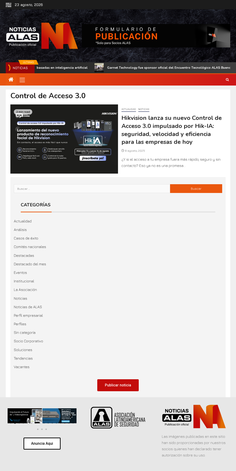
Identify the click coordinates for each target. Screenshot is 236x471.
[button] (22, 80)
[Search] (227, 79)
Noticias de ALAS (28, 307)
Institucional (24, 281)
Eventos (20, 272)
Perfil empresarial (28, 315)
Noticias (143, 109)
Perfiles (20, 324)
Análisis (20, 230)
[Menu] (22, 80)
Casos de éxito (26, 238)
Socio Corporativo (28, 341)
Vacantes (22, 367)
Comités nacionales (30, 247)
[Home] (11, 80)
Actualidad (128, 109)
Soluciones (23, 350)
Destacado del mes (30, 264)
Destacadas (24, 255)
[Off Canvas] (8, 5)
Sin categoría (24, 332)
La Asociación (25, 289)
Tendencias (23, 358)
